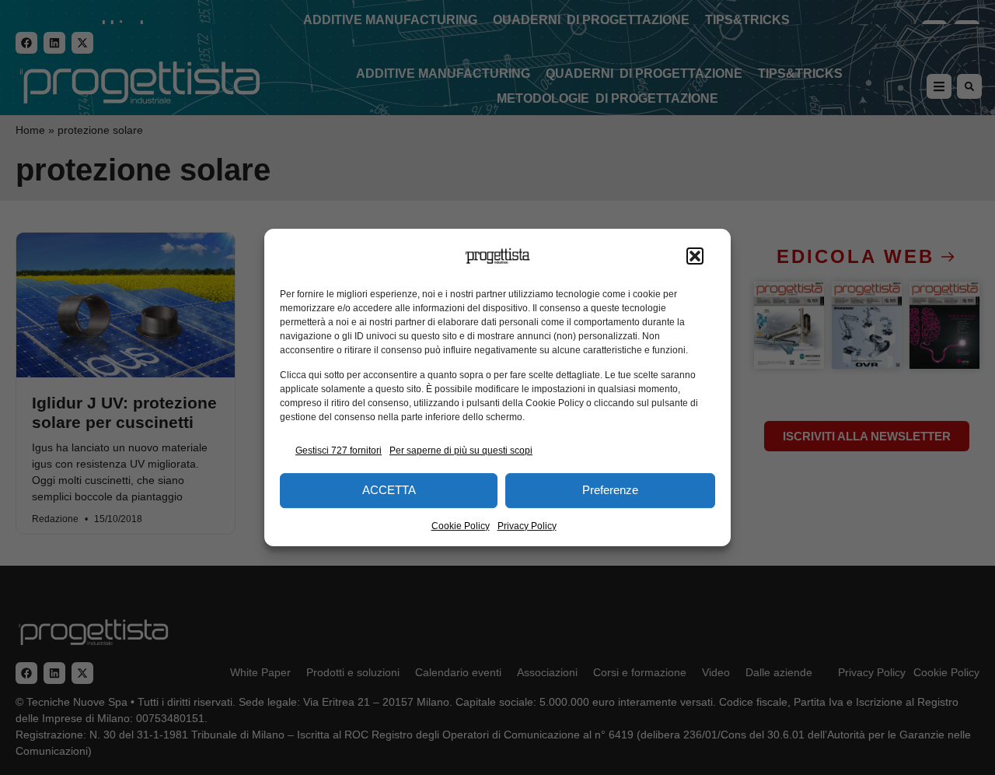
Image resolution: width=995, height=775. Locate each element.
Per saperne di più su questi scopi (460, 450)
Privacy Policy (527, 526)
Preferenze (610, 489)
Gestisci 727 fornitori (338, 450)
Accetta (389, 489)
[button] (695, 256)
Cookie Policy (460, 526)
